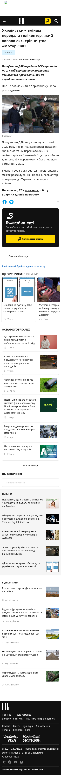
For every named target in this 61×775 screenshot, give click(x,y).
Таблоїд (6, 726)
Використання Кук (12, 718)
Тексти (16, 726)
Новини (8, 52)
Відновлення (42, 726)
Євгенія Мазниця (18, 256)
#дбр (17, 266)
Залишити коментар (29, 59)
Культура (28, 726)
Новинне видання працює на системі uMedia (24, 769)
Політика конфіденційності (41, 718)
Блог (27, 729)
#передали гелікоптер (33, 266)
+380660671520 (10, 756)
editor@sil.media (11, 752)
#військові (8, 266)
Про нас (6, 714)
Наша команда (23, 714)
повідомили (20, 86)
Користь (17, 729)
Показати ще (30, 465)
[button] (4, 21)
